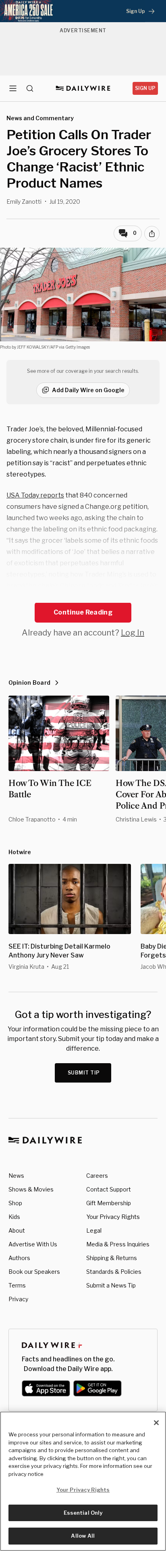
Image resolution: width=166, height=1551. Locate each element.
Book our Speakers (34, 1271)
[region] (83, 1481)
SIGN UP (145, 88)
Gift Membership (108, 1203)
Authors (19, 1257)
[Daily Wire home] (83, 88)
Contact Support (108, 1189)
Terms (17, 1285)
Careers (97, 1175)
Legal (94, 1230)
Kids (14, 1216)
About (16, 1230)
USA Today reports (35, 495)
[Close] (156, 1423)
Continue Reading (83, 612)
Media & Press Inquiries (117, 1244)
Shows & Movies (31, 1189)
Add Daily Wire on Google (88, 390)
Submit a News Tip (111, 1285)
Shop (15, 1203)
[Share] (152, 233)
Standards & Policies (113, 1271)
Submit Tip (84, 1073)
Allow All (83, 1535)
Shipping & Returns (111, 1257)
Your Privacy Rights (113, 1217)
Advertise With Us (32, 1244)
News (16, 1175)
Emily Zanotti (24, 201)
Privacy (18, 1299)
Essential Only (83, 1512)
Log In (132, 633)
